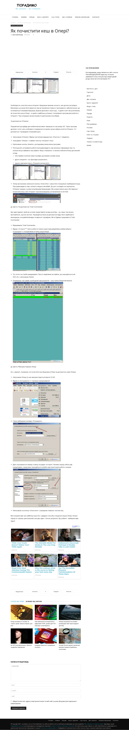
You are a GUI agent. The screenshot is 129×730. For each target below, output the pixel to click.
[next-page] (47, 653)
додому (13, 23)
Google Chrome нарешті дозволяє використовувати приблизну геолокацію (69, 647)
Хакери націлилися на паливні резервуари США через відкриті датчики (69, 623)
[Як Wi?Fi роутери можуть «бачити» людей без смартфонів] (22, 636)
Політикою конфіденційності (49, 728)
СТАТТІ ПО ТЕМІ (17, 601)
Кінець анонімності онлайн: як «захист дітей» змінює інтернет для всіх (21, 623)
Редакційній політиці (17, 726)
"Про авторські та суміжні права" (93, 724)
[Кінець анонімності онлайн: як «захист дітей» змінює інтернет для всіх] (22, 612)
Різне (88, 120)
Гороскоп (90, 92)
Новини (24, 17)
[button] (115, 17)
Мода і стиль (91, 106)
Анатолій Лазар (18, 34)
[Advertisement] (81, 7)
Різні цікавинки (92, 124)
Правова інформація (82, 17)
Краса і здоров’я (42, 17)
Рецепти (89, 117)
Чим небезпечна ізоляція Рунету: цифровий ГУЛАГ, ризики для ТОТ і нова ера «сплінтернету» (45, 623)
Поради (31, 17)
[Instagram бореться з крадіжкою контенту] (46, 636)
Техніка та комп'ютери (24, 23)
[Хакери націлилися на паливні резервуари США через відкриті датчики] (70, 612)
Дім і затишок (67, 17)
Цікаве (89, 145)
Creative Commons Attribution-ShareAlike (63, 726)
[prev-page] (44, 653)
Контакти (95, 17)
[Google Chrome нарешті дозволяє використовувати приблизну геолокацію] (70, 636)
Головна (15, 17)
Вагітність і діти (92, 89)
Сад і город (55, 17)
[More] (76, 72)
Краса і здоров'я (92, 103)
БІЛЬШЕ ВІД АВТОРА (34, 601)
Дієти (88, 96)
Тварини (89, 138)
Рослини (89, 128)
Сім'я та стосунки (93, 135)
